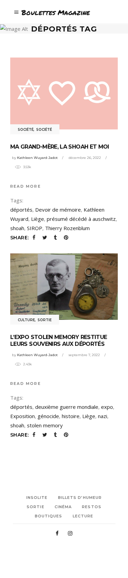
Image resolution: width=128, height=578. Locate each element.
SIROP (34, 228)
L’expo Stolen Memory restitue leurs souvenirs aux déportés (58, 340)
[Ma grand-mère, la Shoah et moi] (64, 93)
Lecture (83, 516)
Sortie (45, 320)
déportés (21, 209)
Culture (26, 320)
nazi (102, 416)
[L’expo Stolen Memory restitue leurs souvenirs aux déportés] (64, 286)
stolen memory (45, 425)
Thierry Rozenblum (67, 228)
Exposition (22, 416)
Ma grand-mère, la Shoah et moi (59, 146)
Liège (37, 218)
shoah (17, 228)
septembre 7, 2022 (84, 355)
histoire (71, 416)
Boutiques (48, 516)
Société (25, 129)
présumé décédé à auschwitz (81, 218)
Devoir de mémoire (58, 209)
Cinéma (63, 506)
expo (107, 406)
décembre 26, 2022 (85, 157)
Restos (91, 506)
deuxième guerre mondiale (66, 406)
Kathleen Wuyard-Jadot (37, 157)
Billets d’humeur (80, 497)
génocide (48, 416)
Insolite (37, 497)
